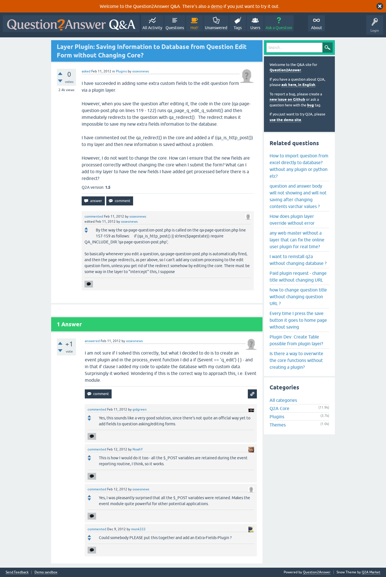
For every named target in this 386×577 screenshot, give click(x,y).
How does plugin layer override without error (292, 220)
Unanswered (216, 27)
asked (86, 71)
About (316, 27)
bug (310, 105)
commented (93, 216)
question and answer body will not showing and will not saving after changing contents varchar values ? (298, 196)
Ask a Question (279, 27)
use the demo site (285, 120)
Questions (175, 27)
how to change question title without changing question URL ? (298, 296)
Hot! (194, 27)
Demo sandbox (45, 572)
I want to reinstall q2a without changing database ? (298, 260)
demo (216, 6)
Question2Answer (285, 70)
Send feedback (17, 572)
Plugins (121, 71)
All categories (283, 400)
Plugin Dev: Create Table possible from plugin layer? (296, 340)
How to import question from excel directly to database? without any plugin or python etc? (299, 166)
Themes (278, 424)
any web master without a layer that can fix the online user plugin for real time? (297, 239)
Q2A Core (279, 408)
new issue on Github (287, 99)
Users (255, 27)
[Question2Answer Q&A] (71, 23)
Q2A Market (371, 572)
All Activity (152, 27)
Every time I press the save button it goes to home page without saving (298, 320)
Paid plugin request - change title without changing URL (298, 276)
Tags (238, 27)
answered (92, 341)
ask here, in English (298, 85)
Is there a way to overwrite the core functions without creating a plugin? (296, 360)
